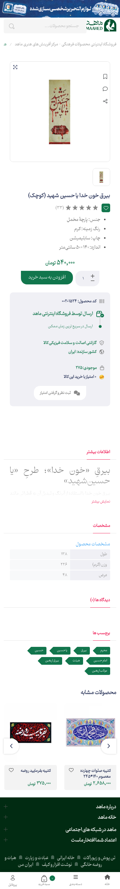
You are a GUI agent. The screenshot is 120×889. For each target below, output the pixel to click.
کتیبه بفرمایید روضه (36, 771)
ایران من (25, 865)
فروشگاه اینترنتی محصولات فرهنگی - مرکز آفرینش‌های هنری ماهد (65, 44)
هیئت (76, 660)
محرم (103, 650)
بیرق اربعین (52, 660)
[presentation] (108, 746)
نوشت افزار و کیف (57, 865)
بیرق (84, 650)
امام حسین (100, 660)
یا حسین (62, 650)
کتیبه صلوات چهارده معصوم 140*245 (95, 774)
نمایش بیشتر (101, 501)
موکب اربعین (99, 670)
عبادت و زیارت (36, 858)
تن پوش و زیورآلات (98, 858)
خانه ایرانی (65, 858)
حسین (39, 650)
